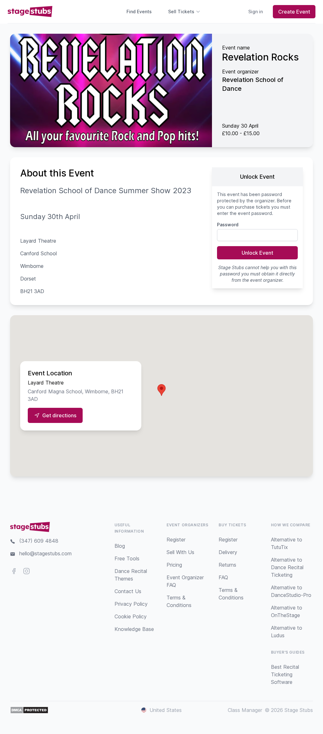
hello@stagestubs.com (45, 553)
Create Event (294, 12)
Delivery (228, 552)
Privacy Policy (131, 604)
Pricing (174, 565)
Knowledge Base (134, 629)
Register (176, 539)
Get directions (59, 415)
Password (227, 224)
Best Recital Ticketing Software (285, 674)
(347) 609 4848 (38, 541)
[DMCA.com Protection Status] (29, 710)
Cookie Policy (131, 616)
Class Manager (245, 710)
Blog (120, 546)
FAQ (223, 577)
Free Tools (127, 558)
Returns (227, 565)
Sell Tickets (181, 11)
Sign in (255, 11)
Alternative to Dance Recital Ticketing (287, 567)
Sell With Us (180, 552)
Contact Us (128, 591)
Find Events (139, 11)
